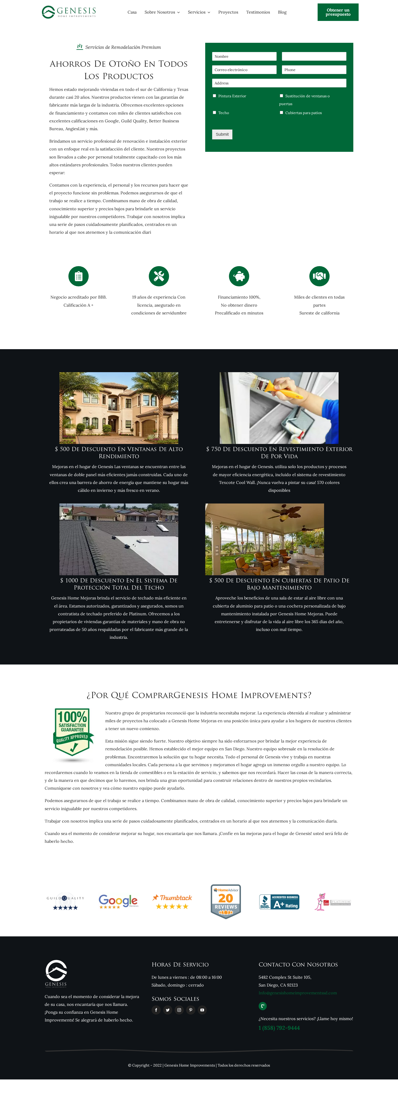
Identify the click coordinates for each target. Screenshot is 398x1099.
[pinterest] (190, 1010)
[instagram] (179, 1010)
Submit (222, 134)
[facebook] (156, 1010)
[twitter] (167, 1010)
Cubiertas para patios (303, 112)
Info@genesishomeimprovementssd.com (298, 992)
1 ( (279, 1027)
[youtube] (202, 1010)
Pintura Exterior (232, 96)
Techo (223, 112)
